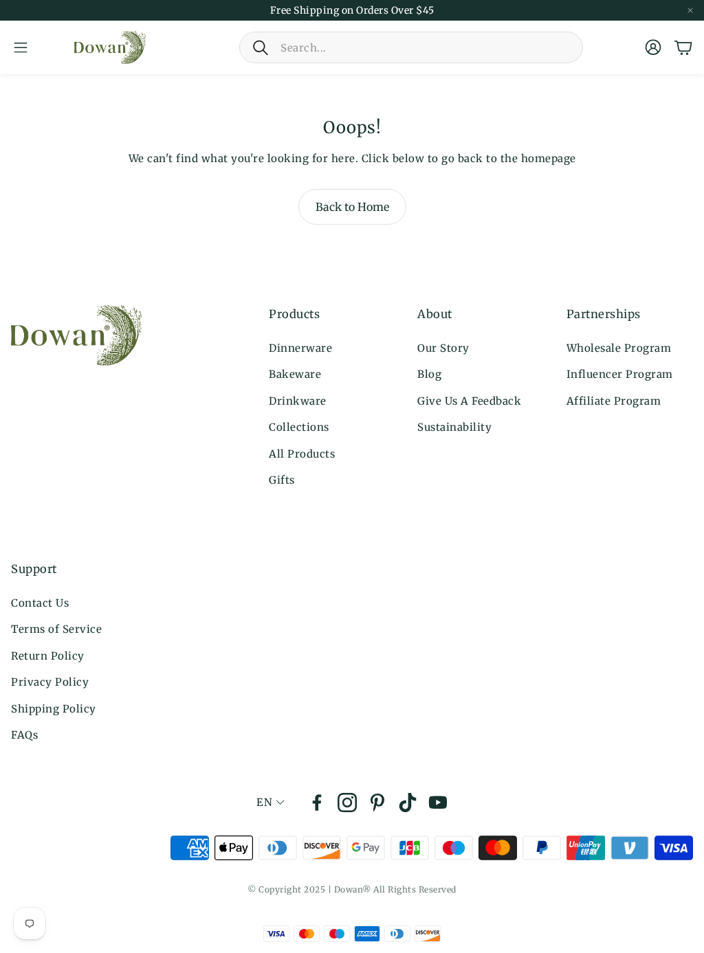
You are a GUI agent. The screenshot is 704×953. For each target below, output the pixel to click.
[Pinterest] (377, 802)
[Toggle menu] (20, 47)
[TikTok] (407, 802)
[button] (411, 47)
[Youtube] (438, 802)
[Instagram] (347, 802)
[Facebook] (317, 802)
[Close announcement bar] (690, 10)
